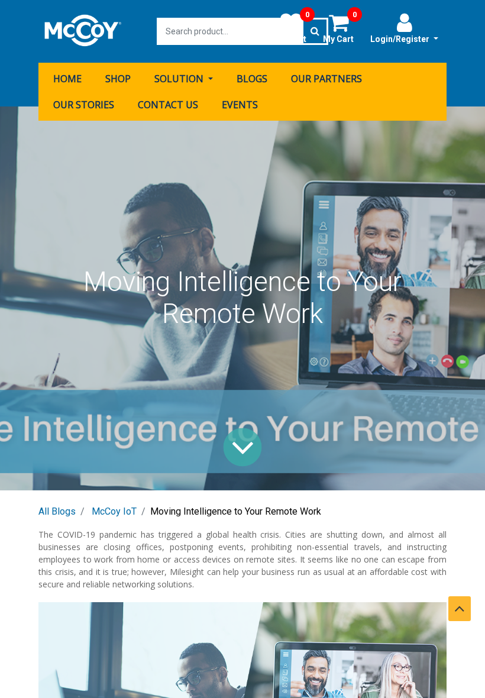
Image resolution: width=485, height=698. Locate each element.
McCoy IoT (114, 511)
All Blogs (57, 511)
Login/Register (400, 39)
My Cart (340, 28)
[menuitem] (67, 79)
